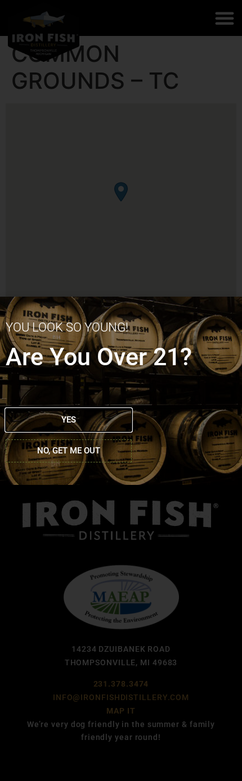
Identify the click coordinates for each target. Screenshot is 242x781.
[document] (121, 390)
